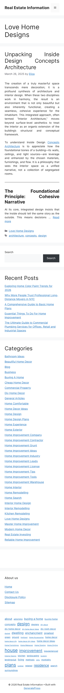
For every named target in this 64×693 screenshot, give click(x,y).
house (11, 650)
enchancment (33, 633)
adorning (18, 619)
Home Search (13, 497)
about (8, 618)
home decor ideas (46, 641)
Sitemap (10, 602)
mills (38, 660)
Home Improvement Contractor (24, 440)
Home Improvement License (22, 466)
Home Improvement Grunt (21, 445)
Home (8, 586)
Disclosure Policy (15, 597)
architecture (16, 235)
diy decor (44, 625)
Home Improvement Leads (21, 461)
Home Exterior (13, 429)
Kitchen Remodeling (17, 513)
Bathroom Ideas (14, 356)
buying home (51, 619)
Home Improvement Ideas (21, 450)
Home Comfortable (17, 403)
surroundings (11, 670)
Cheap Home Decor (17, 382)
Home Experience (16, 424)
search (53, 666)
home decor (51, 637)
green (7, 637)
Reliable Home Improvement (22, 539)
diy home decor (13, 629)
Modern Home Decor (18, 529)
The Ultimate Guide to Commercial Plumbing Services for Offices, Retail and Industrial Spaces (30, 326)
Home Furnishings (12, 645)
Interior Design (10, 656)
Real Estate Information (27, 7)
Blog (7, 366)
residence (41, 665)
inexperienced (51, 651)
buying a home (33, 618)
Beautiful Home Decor (18, 361)
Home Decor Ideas (16, 408)
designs (35, 624)
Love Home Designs (21, 230)
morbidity (46, 659)
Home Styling (52, 645)
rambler (21, 666)
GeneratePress (32, 688)
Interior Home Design (18, 503)
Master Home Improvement (22, 524)
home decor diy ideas (26, 641)
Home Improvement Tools (21, 476)
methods (30, 659)
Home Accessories (36, 637)
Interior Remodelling (17, 508)
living (21, 659)
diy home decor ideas (30, 629)
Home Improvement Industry (22, 455)
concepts (31, 235)
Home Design (13, 414)
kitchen (21, 655)
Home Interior (13, 487)
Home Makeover (26, 645)
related (28, 666)
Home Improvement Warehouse (24, 482)
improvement (30, 650)
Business (10, 372)
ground (15, 637)
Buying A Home (14, 377)
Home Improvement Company (23, 435)
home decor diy (11, 641)
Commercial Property (18, 387)
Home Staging (40, 645)
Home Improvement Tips (20, 471)
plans (10, 665)
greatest (49, 633)
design (42, 235)
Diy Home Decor (15, 393)
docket (7, 633)
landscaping (33, 655)
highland (24, 637)
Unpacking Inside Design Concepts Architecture (32, 60)
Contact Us (12, 591)
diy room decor (48, 629)
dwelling (18, 633)
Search (9, 252)
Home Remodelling (16, 492)
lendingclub (10, 659)
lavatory (44, 656)
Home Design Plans (17, 419)
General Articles (15, 398)
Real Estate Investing (18, 534)
